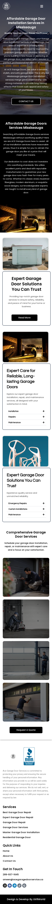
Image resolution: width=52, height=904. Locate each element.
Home (6, 851)
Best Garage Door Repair (17, 812)
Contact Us (9, 861)
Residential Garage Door (17, 837)
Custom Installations (17, 509)
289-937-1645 (11, 874)
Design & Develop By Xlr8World (26, 899)
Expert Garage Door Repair (18, 817)
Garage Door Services (15, 827)
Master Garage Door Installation (21, 832)
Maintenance (14, 422)
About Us (8, 856)
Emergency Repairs (17, 503)
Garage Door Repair (14, 822)
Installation (13, 411)
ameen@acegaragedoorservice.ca (23, 879)
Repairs (12, 417)
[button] (42, 6)
